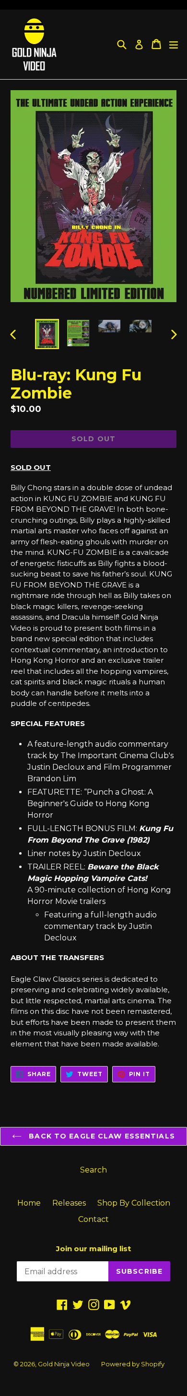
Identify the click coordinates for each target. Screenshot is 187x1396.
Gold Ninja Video (64, 1364)
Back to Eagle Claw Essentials (100, 1136)
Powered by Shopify (132, 1364)
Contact (93, 1219)
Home (29, 1203)
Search (93, 1169)
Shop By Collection (133, 1203)
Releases (69, 1203)
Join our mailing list (93, 1248)
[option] (46, 334)
